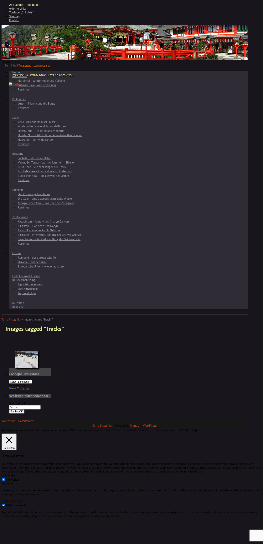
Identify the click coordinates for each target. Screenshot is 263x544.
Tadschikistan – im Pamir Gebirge (39, 230)
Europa (16, 253)
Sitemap (14, 16)
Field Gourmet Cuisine (26, 276)
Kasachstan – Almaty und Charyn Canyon (43, 221)
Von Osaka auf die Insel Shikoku (37, 122)
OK (17, 411)
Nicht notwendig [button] (12, 501)
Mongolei (18, 190)
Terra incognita (34, 65)
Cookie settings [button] (165, 430)
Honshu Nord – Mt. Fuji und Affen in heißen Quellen (50, 135)
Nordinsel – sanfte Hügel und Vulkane (41, 80)
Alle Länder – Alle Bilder (24, 5)
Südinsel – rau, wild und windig (37, 85)
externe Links (17, 8)
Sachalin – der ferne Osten (34, 158)
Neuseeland (19, 76)
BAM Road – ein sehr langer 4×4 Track (42, 167)
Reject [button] (196, 430)
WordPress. (150, 425)
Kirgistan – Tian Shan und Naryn (38, 226)
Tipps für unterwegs (30, 284)
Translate (23, 388)
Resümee (23, 89)
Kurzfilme (18, 303)
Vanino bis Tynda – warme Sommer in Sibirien (46, 162)
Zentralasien (20, 217)
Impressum (8, 421)
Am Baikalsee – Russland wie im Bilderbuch (45, 171)
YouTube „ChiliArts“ (21, 12)
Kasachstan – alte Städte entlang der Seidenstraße (49, 239)
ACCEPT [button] (184, 430)
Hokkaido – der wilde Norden (36, 139)
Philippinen (19, 99)
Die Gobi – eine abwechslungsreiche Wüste (45, 198)
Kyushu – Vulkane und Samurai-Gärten (42, 126)
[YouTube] (16, 84)
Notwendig (13, 479)
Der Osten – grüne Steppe (34, 194)
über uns (17, 306)
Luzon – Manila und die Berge (36, 103)
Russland (17, 153)
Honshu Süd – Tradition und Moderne (41, 131)
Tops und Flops (27, 293)
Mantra (134, 425)
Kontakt (14, 20)
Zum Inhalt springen (17, 65)
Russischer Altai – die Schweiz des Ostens (43, 176)
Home (16, 72)
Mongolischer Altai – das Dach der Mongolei (46, 203)
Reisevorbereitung (23, 280)
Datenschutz (26, 421)
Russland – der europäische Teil (37, 257)
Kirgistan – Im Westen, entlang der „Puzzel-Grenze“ (50, 235)
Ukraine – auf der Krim (32, 262)
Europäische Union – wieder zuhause (41, 266)
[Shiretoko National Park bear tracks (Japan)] (26, 359)
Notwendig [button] (8, 475)
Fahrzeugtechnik (28, 289)
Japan (15, 117)
